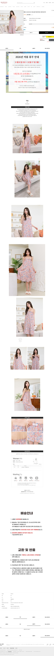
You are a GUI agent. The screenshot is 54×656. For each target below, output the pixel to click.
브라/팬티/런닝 (2, 6)
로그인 (44, 2)
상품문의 (33, 48)
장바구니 (53, 2)
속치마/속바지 (17, 6)
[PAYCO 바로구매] (51, 40)
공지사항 (50, 644)
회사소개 (4, 648)
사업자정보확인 (10, 651)
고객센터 (47, 644)
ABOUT (1, 648)
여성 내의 (14, 6)
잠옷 (31, 6)
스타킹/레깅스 (9, 6)
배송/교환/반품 (47, 48)
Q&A (53, 644)
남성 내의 (28, 6)
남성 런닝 (22, 6)
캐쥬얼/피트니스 (38, 6)
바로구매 (46, 32)
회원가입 (47, 2)
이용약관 (16, 648)
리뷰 (20, 48)
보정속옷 (6, 6)
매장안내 (8, 648)
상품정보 (6, 48)
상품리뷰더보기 (22, 34)
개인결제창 (43, 6)
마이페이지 (50, 2)
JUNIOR (34, 6)
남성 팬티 (25, 6)
